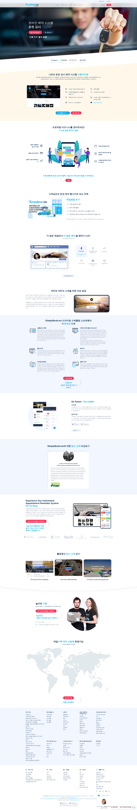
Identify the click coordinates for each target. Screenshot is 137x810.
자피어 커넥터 (29, 741)
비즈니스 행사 (83, 756)
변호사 (81, 729)
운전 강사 (98, 745)
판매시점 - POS (29, 738)
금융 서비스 (82, 723)
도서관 (64, 720)
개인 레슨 (65, 724)
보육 (64, 729)
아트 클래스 (82, 743)
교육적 (65, 712)
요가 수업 (65, 749)
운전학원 (98, 743)
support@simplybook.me (50, 798)
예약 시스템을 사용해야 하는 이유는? (34, 736)
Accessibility (99, 788)
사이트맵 (65, 779)
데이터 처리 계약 (100, 778)
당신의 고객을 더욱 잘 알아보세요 (33, 720)
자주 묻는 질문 (66, 776)
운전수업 (98, 741)
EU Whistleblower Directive (73, 800)
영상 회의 (28, 749)
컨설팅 (48, 747)
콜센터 (81, 721)
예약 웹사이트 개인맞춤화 (31, 722)
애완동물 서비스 (50, 749)
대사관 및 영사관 (83, 718)
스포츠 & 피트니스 (68, 741)
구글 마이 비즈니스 (30, 743)
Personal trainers (67, 743)
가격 (70, 5)
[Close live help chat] (109, 795)
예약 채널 (28, 776)
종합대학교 (65, 714)
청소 (48, 756)
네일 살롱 (49, 722)
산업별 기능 (28, 714)
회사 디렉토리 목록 (51, 779)
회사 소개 (82, 774)
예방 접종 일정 (99, 731)
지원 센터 (65, 772)
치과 (97, 716)
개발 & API (49, 778)
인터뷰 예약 (82, 725)
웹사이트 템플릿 (29, 778)
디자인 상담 (49, 753)
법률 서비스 (82, 727)
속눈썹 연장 (49, 714)
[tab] (81, 252)
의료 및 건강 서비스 (101, 712)
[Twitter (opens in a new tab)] (100, 791)
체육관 (64, 745)
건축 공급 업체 (83, 733)
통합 (27, 751)
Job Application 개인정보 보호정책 (103, 782)
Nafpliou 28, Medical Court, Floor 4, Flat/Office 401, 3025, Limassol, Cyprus (66, 796)
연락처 (81, 778)
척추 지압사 (98, 720)
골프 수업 (65, 751)
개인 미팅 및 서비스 (52, 741)
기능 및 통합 (28, 774)
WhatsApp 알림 (29, 753)
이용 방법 (65, 774)
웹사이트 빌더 (29, 730)
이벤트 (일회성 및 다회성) (85, 753)
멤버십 (27, 747)
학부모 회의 (65, 722)
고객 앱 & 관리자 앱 (30, 756)
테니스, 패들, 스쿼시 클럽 (69, 754)
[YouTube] (106, 791)
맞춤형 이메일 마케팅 (30, 754)
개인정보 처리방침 (100, 776)
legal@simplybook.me (73, 798)
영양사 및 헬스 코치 (100, 733)
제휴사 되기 (82, 785)
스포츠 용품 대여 (67, 753)
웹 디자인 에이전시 (84, 731)
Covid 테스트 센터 (100, 727)
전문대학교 (65, 716)
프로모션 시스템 (29, 728)
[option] (49, 257)
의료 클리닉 (98, 718)
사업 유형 (49, 776)
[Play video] (45, 209)
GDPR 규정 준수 (99, 774)
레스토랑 (82, 751)
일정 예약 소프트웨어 (30, 734)
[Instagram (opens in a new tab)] (109, 791)
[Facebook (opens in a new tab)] (97, 791)
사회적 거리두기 (99, 729)
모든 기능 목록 (29, 772)
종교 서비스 (49, 751)
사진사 (81, 747)
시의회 (81, 719)
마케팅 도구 (28, 732)
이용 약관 (98, 772)
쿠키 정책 (98, 779)
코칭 (48, 745)
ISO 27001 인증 (99, 786)
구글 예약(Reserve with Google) (33, 745)
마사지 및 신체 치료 (100, 714)
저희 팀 (81, 776)
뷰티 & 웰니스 (50, 712)
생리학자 (98, 724)
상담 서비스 (49, 743)
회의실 (81, 754)
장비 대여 (82, 749)
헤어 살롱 (49, 716)
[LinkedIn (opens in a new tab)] (103, 791)
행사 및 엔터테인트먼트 (86, 741)
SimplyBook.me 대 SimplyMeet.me (34, 779)
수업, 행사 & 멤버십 (30, 716)
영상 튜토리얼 (98, 102)
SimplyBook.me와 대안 (31, 781)
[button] (58, 5)
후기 (81, 772)
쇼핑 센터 (82, 716)
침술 (97, 722)
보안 (97, 784)
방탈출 (81, 745)
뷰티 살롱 (49, 720)
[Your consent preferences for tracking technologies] (134, 807)
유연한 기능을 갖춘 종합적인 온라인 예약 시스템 (35, 724)
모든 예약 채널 (67, 276)
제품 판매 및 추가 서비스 (31, 718)
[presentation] (59, 671)
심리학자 (98, 725)
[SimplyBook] (32, 4)
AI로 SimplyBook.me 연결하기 (33, 760)
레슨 (64, 725)
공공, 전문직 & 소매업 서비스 (83, 712)
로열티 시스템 (29, 758)
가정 (48, 754)
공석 (81, 779)
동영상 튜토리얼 (66, 778)
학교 (64, 718)
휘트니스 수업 (66, 747)
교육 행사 (65, 727)
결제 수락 (28, 727)
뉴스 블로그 (82, 781)
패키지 (27, 740)
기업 (48, 774)
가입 (68, 180)
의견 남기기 (82, 783)
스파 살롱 (49, 718)
